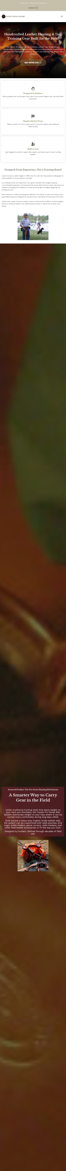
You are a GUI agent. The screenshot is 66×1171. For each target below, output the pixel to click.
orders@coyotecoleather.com (37, 3)
